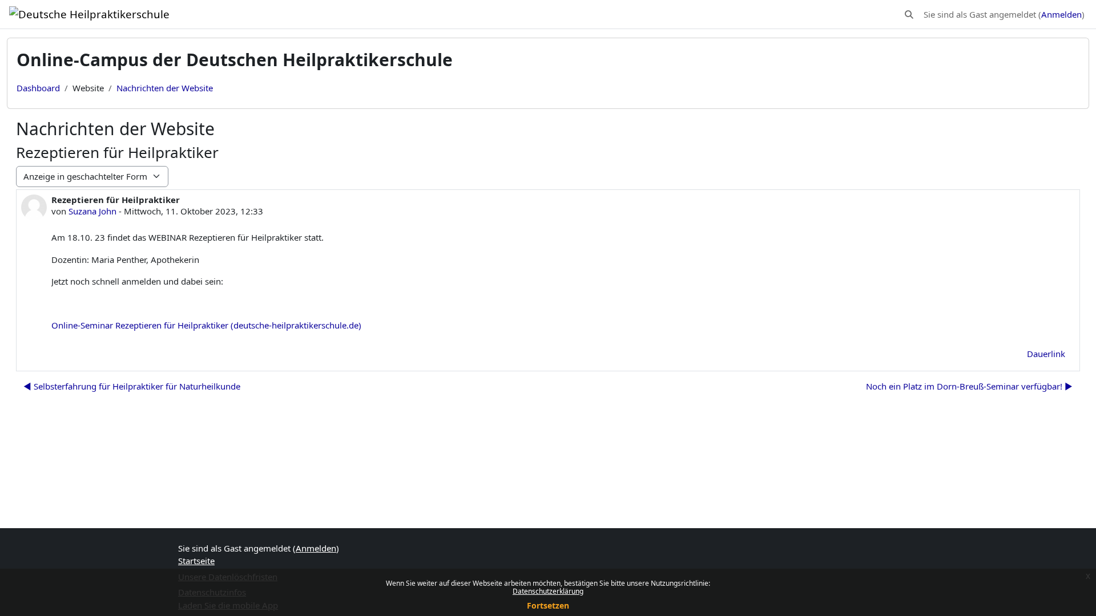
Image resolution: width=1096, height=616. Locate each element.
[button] (909, 14)
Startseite (196, 560)
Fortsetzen (548, 605)
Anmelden (1061, 14)
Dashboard (38, 88)
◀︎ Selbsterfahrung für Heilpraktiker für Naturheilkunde (131, 386)
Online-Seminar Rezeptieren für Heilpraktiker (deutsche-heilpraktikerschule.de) (206, 325)
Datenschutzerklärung (548, 591)
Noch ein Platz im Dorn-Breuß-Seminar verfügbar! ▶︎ (969, 386)
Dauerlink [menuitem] (1046, 353)
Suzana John (92, 211)
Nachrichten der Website (164, 88)
